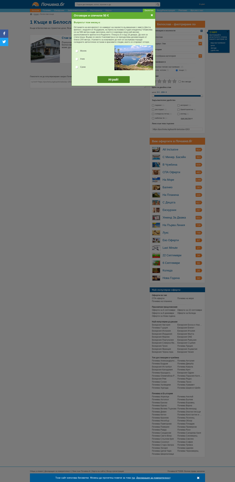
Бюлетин (149, 10)
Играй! (113, 79)
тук (133, 477)
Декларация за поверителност (153, 477)
